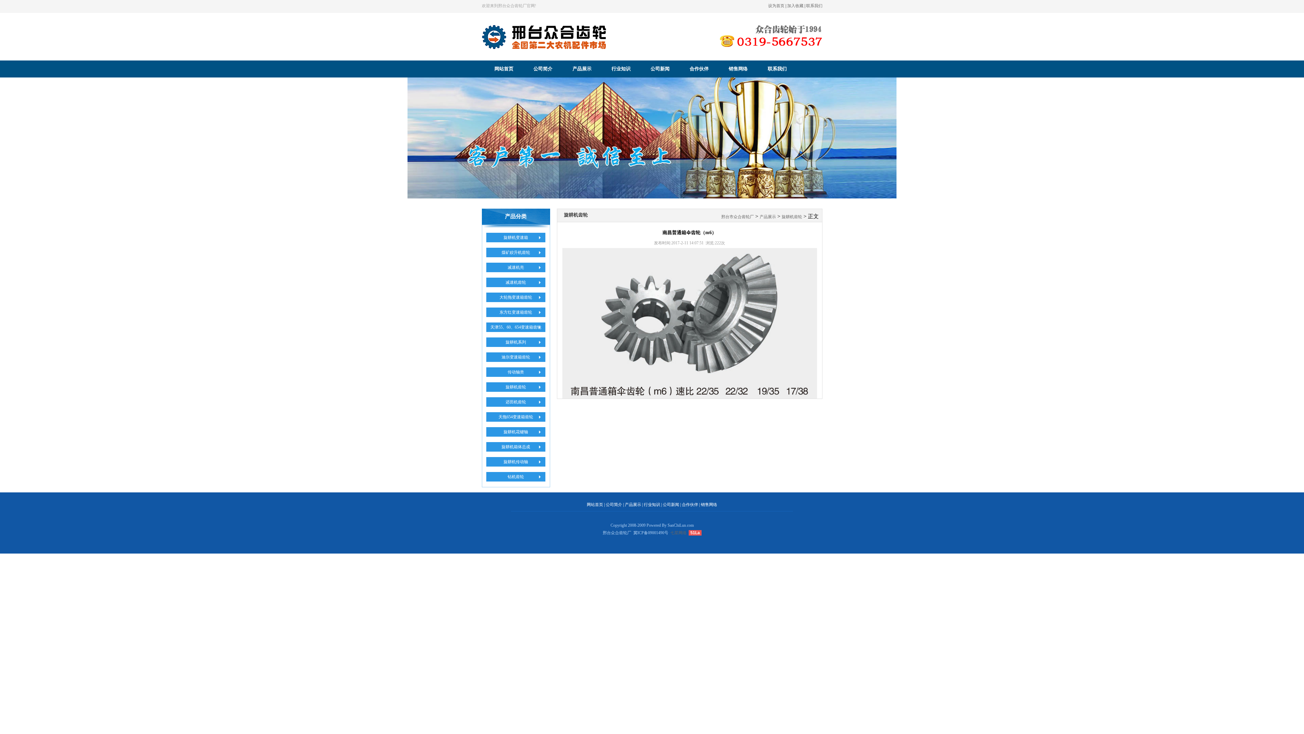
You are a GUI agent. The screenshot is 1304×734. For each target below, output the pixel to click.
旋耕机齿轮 (516, 387)
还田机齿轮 (516, 402)
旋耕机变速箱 (516, 237)
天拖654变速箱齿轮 (516, 417)
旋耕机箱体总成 (516, 446)
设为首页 (776, 5)
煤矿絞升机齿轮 (516, 252)
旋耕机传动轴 (516, 461)
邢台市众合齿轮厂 (737, 216)
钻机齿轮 (516, 476)
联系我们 (814, 5)
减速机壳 (516, 267)
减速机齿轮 (516, 282)
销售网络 (738, 68)
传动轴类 (516, 372)
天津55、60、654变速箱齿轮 (515, 327)
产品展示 (582, 68)
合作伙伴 (699, 68)
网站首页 (503, 68)
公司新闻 (660, 68)
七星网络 (678, 532)
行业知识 (621, 68)
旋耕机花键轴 (516, 432)
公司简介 (543, 68)
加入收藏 (795, 5)
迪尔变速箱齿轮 (516, 357)
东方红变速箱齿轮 (516, 312)
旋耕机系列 (516, 342)
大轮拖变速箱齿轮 (516, 297)
